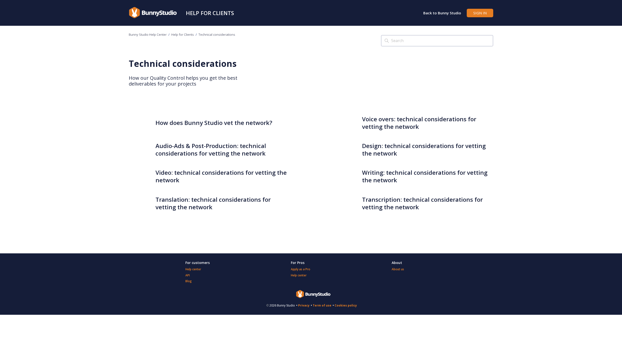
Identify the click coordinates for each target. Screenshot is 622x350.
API (187, 275)
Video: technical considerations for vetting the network (221, 176)
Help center (193, 269)
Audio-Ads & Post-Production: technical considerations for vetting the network (211, 149)
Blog (188, 281)
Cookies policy (346, 305)
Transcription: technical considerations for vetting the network (422, 203)
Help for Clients (210, 13)
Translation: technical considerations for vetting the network (213, 203)
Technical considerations (217, 34)
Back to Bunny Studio (442, 12)
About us (398, 269)
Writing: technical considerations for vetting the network (424, 176)
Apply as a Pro (300, 269)
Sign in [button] (480, 12)
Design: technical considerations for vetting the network (424, 149)
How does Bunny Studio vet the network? (214, 122)
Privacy (304, 305)
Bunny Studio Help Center (148, 34)
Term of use (322, 305)
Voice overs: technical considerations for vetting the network (419, 122)
